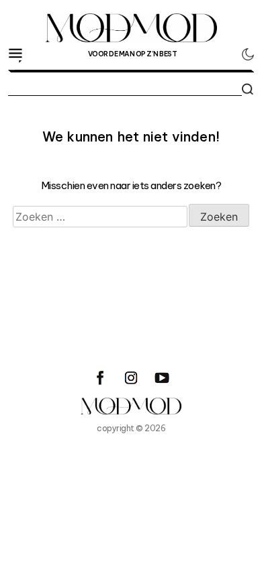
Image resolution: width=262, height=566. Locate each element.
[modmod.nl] (131, 406)
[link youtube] (162, 378)
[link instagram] (131, 378)
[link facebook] (100, 378)
